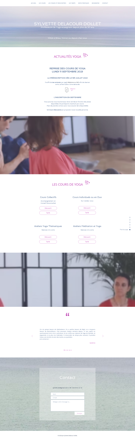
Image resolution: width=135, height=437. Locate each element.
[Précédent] (32, 336)
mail (65, 82)
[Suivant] (102, 336)
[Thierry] (65, 350)
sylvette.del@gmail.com (60, 388)
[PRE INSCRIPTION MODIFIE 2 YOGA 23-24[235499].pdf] (67, 90)
